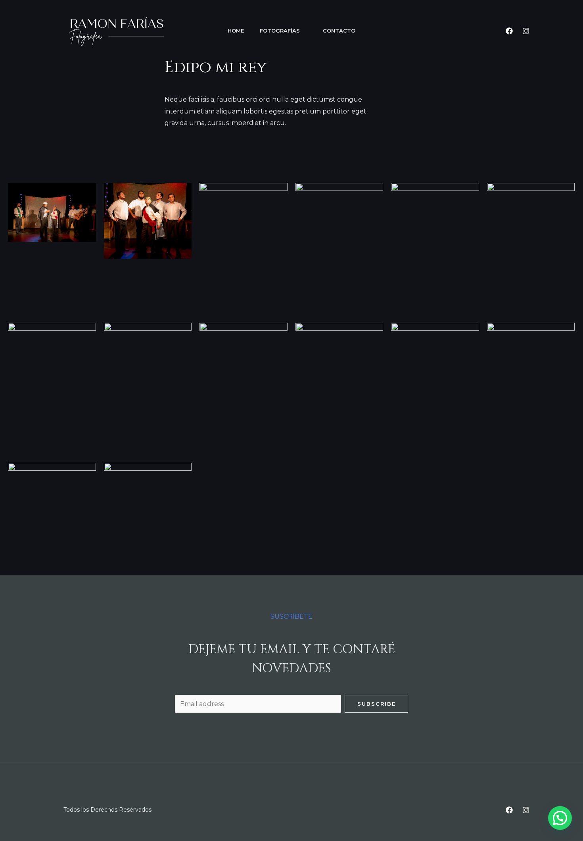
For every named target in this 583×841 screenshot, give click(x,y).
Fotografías (280, 30)
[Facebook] (509, 31)
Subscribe (376, 704)
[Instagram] (525, 31)
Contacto (339, 30)
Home (236, 30)
